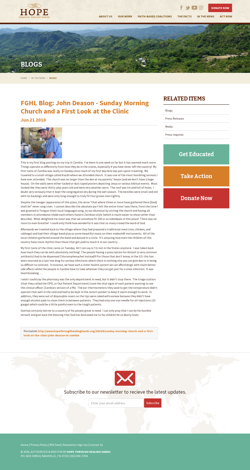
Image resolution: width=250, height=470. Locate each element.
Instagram (201, 8)
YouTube (194, 8)
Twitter (187, 8)
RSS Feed (55, 445)
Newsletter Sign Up (75, 445)
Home (24, 78)
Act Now (226, 16)
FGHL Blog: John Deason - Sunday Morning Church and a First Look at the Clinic (85, 107)
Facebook (181, 8)
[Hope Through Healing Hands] (34, 11)
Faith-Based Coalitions (155, 16)
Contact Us (96, 445)
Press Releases (174, 118)
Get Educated (196, 154)
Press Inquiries (174, 134)
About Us (105, 16)
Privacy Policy (39, 445)
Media (169, 126)
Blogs (31, 64)
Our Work (125, 16)
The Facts (184, 16)
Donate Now (220, 8)
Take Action (196, 176)
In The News (205, 16)
